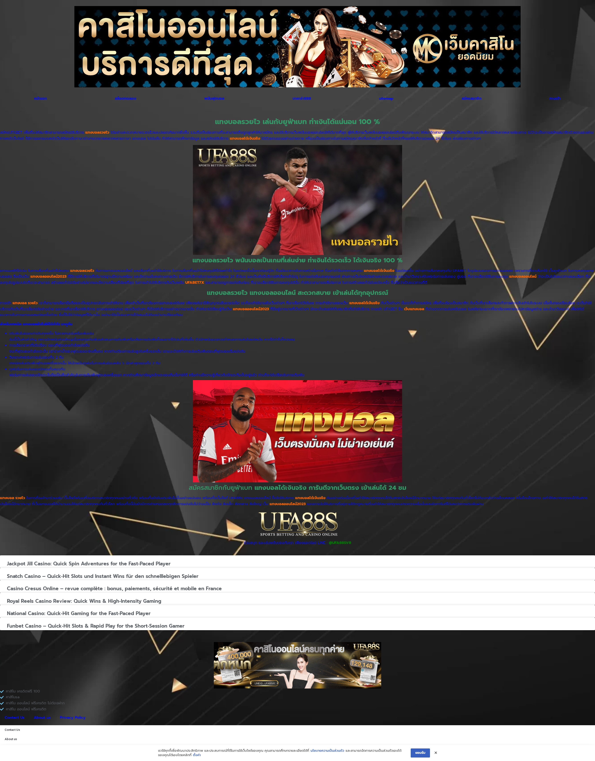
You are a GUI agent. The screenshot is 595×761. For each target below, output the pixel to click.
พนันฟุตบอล (214, 98)
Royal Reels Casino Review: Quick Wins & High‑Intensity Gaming (84, 601)
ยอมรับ (420, 752)
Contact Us (14, 717)
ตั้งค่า (197, 755)
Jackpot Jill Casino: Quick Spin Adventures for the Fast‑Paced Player (89, 563)
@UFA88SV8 (340, 543)
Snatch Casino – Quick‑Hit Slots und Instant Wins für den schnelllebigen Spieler (102, 576)
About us (42, 717)
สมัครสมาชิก (471, 98)
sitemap (386, 98)
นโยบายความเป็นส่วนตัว (327, 750)
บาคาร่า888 (302, 98)
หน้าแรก (40, 98)
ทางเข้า (555, 98)
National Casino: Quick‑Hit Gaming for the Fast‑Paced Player (79, 613)
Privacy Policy (73, 717)
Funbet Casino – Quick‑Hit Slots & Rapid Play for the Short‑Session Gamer (96, 626)
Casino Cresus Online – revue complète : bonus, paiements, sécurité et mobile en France (114, 588)
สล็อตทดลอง (125, 98)
